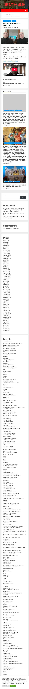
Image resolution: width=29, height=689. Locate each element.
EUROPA (5, 461)
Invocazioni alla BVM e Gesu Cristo (11, 511)
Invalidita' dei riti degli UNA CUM (11, 503)
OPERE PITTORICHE (8, 218)
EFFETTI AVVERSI (7, 451)
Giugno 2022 (6, 322)
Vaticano (5, 674)
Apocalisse (5, 363)
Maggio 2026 (6, 245)
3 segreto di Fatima (7, 342)
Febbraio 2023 (6, 309)
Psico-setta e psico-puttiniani (10, 621)
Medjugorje (6, 570)
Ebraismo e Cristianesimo (9, 449)
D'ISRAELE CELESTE (8, 422)
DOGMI (4, 444)
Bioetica (5, 386)
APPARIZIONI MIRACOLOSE (10, 368)
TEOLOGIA (5, 652)
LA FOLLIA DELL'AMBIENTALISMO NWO (13, 526)
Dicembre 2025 (6, 253)
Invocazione (6, 506)
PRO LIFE (5, 607)
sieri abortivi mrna (7, 643)
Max (5, 27)
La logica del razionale (8, 529)
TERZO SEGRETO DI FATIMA (10, 656)
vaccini (4, 671)
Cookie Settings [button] (5, 685)
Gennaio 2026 (6, 252)
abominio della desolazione (9, 347)
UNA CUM (5, 666)
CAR (4, 391)
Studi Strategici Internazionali (10, 647)
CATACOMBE (6, 392)
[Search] (25, 10)
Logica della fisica (7, 562)
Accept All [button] (13, 685)
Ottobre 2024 (6, 276)
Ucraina (5, 665)
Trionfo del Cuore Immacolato (10, 661)
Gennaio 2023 (6, 310)
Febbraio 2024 (6, 289)
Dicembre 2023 (6, 292)
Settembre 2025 (7, 258)
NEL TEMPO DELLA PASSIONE (9, 78)
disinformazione (7, 436)
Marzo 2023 (6, 307)
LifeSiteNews (6, 557)
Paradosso (5, 586)
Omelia (4, 578)
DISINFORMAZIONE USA (9, 441)
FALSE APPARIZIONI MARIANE (10, 464)
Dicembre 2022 (6, 312)
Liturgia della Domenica (9, 560)
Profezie (5, 614)
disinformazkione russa (9, 443)
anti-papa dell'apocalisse (9, 360)
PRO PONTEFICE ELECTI (9, 609)
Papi (4, 585)
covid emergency (7, 418)
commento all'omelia (8, 402)
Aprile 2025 (5, 266)
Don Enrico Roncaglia (7, 21)
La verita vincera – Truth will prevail (12, 550)
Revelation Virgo (14, 4)
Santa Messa (19, 110)
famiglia (5, 469)
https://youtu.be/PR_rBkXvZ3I (10, 61)
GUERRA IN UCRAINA (8, 485)
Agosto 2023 (6, 299)
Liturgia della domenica (8, 559)
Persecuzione (6, 591)
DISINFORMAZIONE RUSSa (9, 438)
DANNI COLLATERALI (8, 423)
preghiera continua (7, 601)
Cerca (4, 195)
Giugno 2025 (6, 263)
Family (4, 471)
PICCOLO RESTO (7, 598)
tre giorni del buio (7, 660)
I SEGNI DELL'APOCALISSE (9, 492)
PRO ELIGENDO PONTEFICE (10, 606)
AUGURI (5, 376)
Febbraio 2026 (6, 250)
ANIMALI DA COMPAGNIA (9, 353)
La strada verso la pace (8, 544)
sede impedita (6, 642)
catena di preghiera (8, 394)
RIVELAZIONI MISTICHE (9, 634)
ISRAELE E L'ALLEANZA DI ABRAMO (12, 516)
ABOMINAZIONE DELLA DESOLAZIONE (12, 343)
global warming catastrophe (10, 477)
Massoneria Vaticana (8, 568)
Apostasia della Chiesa (8, 365)
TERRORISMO (6, 653)
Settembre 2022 (7, 317)
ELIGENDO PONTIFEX (8, 454)
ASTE (4, 373)
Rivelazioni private (7, 635)
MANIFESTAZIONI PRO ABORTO (11, 567)
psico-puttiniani (7, 617)
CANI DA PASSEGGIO (8, 387)
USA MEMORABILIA (8, 669)
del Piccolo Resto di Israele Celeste (11, 428)
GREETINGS (6, 482)
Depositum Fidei (7, 431)
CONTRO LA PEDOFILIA (9, 413)
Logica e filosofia (7, 563)
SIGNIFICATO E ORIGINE (9, 645)
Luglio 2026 (6, 242)
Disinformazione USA (8, 440)
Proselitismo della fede (8, 616)
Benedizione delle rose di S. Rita (11, 382)
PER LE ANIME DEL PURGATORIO (11, 590)
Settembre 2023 (7, 297)
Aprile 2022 (5, 325)
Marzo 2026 (6, 248)
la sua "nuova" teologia (8, 546)
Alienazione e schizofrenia (9, 348)
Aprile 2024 (5, 286)
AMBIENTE (5, 351)
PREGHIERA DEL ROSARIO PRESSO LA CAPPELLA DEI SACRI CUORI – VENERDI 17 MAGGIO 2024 (14, 174)
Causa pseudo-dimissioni (9, 396)
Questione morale (7, 624)
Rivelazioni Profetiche (8, 637)
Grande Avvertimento (8, 479)
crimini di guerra (7, 420)
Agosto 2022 (6, 319)
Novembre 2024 (7, 275)
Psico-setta (5, 619)
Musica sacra (6, 575)
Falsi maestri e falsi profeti (9, 467)
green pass (5, 480)
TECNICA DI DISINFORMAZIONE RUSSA (13, 648)
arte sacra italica (7, 371)
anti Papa (5, 356)
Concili (4, 404)
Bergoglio (5, 384)
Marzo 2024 (6, 288)
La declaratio (6, 523)
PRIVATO (5, 604)
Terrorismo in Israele (8, 655)
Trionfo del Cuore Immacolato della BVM (13, 663)
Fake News (5, 462)
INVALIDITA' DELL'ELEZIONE (10, 505)
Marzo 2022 (6, 327)
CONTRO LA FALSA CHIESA (9, 412)
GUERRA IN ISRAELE (8, 484)
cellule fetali (6, 397)
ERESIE (4, 459)
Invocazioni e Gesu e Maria (9, 513)
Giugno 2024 (6, 283)
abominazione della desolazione (11, 345)
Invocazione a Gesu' (8, 508)
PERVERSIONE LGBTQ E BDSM (10, 596)
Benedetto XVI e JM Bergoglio (10, 379)
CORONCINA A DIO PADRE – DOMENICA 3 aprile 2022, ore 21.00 (13, 83)
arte (4, 369)
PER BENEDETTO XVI (8, 588)
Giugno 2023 (6, 302)
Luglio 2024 (6, 281)
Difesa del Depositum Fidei (9, 433)
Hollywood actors (7, 490)
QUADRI (5, 622)
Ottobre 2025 (6, 257)
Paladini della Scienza (8, 583)
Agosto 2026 (6, 240)
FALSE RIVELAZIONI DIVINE (10, 466)
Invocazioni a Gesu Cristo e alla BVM (12, 510)
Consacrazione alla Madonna (10, 405)
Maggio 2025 (6, 265)
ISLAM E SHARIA (7, 515)
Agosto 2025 (6, 260)
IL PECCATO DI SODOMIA (9, 495)
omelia (4, 580)
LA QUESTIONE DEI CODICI (9, 542)
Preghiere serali (16, 181)
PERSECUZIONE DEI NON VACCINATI (12, 593)
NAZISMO (5, 577)
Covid (4, 417)
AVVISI (5, 110)
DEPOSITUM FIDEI (7, 430)
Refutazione (6, 625)
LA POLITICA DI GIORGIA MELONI (11, 537)
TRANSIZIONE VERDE (8, 658)
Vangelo (5, 673)
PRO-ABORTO (6, 611)
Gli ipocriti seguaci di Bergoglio (10, 474)
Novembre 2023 (7, 294)
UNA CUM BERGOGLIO (8, 668)
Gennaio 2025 (6, 271)
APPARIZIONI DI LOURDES (9, 366)
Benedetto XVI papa (8, 381)
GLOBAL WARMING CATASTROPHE (11, 475)
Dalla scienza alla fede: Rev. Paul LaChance (13, 216)
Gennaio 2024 (6, 291)
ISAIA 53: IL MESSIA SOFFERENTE (11, 211)
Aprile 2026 (5, 247)
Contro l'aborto (7, 410)
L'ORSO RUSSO (6, 519)
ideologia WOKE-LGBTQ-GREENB (11, 493)
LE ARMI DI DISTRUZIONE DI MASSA (12, 552)
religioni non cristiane (8, 627)
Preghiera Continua (8, 599)
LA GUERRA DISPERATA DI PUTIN (11, 528)
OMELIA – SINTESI (7, 581)
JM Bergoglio (6, 518)
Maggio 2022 (6, 323)
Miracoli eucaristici (7, 572)
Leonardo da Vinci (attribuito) (10, 555)
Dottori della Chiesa (8, 448)
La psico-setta (6, 541)
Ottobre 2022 (6, 315)
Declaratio (5, 425)
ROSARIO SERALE (7, 638)
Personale (5, 594)
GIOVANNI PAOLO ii (8, 472)
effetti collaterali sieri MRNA (10, 453)
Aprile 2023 (5, 305)
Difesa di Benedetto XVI (9, 435)
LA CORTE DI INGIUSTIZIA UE (10, 521)
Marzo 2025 (6, 268)
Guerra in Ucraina (7, 487)
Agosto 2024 (6, 279)
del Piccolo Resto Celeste (9, 426)
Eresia (4, 456)
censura (5, 399)
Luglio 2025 (6, 261)
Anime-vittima (6, 355)
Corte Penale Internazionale (10, 415)
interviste (14, 21)
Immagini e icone (7, 497)
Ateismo (5, 374)
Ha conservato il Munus (9, 488)
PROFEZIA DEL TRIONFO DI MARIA (11, 612)
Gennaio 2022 (6, 330)
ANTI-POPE (5, 361)
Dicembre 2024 (6, 273)
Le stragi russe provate (9, 554)
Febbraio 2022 (6, 328)
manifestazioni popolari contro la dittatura (13, 565)
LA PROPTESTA (6, 539)
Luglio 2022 (6, 320)
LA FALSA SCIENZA (7, 524)
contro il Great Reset (8, 409)
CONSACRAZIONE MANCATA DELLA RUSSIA (14, 407)
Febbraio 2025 (6, 270)
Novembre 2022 (7, 314)
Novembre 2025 (7, 255)
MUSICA (5, 573)
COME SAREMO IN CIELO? (9, 400)
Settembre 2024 (7, 278)
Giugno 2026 (6, 244)
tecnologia (5, 650)
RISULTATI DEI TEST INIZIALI (10, 632)
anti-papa (5, 358)
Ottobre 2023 (6, 296)
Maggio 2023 (6, 304)
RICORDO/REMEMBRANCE (9, 630)
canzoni (5, 389)
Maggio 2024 (6, 284)
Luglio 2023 (6, 301)
